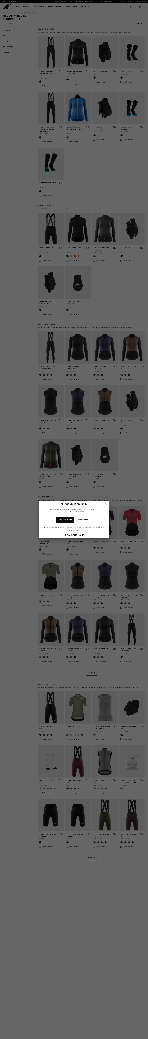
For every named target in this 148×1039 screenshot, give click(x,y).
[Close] (105, 503)
